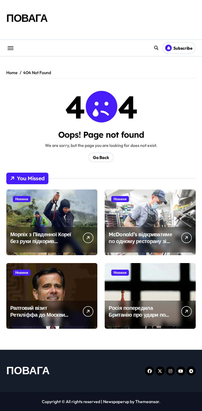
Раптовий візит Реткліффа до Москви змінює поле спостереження (37, 318)
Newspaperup (116, 401)
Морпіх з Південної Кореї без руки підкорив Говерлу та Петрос (40, 241)
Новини (21, 199)
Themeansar (147, 401)
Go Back (101, 157)
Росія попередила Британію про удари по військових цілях (137, 315)
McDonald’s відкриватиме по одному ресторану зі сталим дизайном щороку (140, 241)
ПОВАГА (26, 17)
